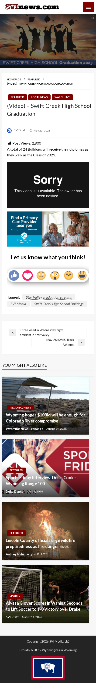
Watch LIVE (62, 97)
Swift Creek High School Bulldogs (58, 303)
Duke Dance (15, 491)
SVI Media (18, 303)
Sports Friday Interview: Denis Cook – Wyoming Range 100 (41, 480)
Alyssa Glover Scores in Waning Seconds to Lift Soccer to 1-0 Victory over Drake (44, 606)
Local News (39, 97)
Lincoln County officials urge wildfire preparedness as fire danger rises (40, 543)
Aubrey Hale (15, 554)
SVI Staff (20, 130)
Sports (15, 595)
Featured (33, 79)
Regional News (20, 407)
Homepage (14, 79)
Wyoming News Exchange (25, 429)
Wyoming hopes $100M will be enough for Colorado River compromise (45, 417)
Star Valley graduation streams (49, 297)
